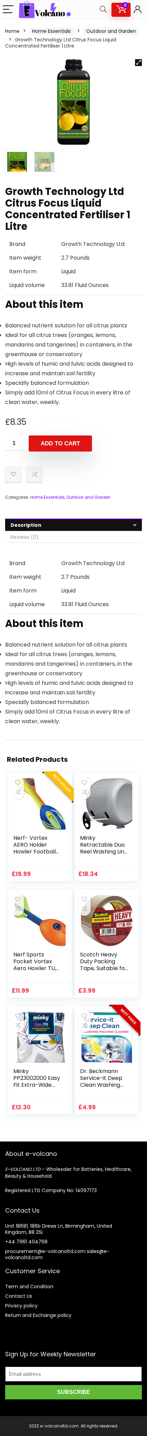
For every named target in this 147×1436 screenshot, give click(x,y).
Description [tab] (26, 525)
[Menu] (8, 10)
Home (12, 31)
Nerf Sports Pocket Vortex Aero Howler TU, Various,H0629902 (37, 965)
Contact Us (18, 1296)
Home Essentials (51, 31)
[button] (138, 62)
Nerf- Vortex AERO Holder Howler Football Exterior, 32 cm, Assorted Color (34, 851)
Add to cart (60, 443)
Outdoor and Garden (111, 31)
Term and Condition (29, 1286)
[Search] (103, 10)
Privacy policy (21, 1305)
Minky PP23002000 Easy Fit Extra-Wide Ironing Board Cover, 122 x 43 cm (36, 1088)
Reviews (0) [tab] (25, 537)
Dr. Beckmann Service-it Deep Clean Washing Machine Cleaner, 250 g (103, 1084)
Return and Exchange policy (38, 1315)
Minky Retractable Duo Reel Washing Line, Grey (104, 848)
